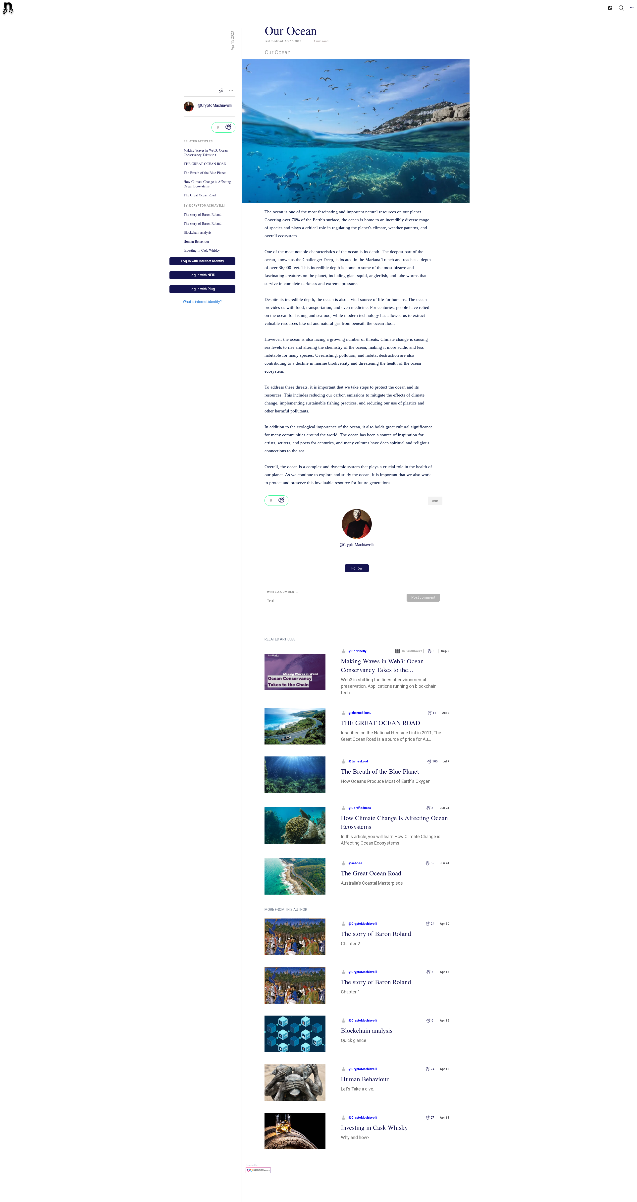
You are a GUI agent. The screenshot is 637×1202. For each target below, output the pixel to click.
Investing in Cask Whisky (202, 250)
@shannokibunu (359, 712)
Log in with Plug (202, 289)
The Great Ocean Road (200, 195)
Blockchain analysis (197, 232)
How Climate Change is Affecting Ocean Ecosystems (207, 183)
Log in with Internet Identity (202, 261)
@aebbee (355, 863)
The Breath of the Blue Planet (205, 173)
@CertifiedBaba (359, 807)
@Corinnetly (357, 651)
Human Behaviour (196, 241)
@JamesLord (358, 761)
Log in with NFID (202, 275)
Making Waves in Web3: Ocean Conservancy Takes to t (206, 152)
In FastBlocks (412, 651)
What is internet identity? (202, 302)
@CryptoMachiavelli (215, 105)
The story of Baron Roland (202, 214)
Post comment (423, 597)
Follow (356, 568)
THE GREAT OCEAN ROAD (205, 164)
